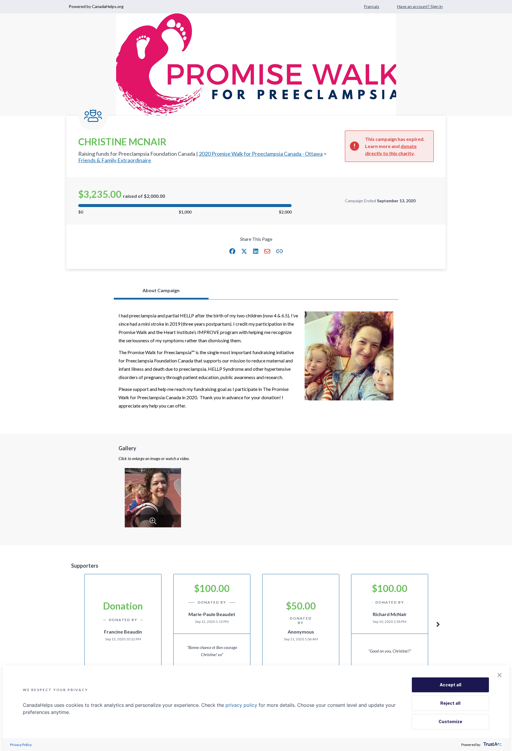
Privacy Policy (21, 744)
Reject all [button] (450, 703)
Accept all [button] (450, 684)
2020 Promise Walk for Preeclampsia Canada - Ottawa (261, 153)
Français (371, 6)
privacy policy (241, 705)
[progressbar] (185, 205)
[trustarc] (492, 745)
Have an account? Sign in (420, 6)
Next (438, 623)
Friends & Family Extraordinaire (114, 160)
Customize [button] (450, 721)
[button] (232, 251)
